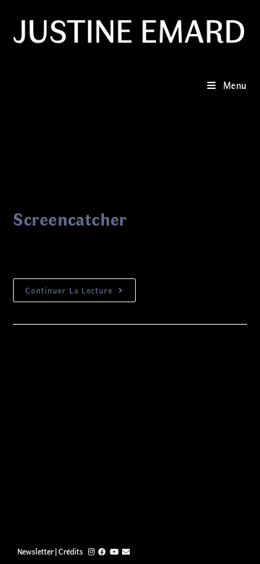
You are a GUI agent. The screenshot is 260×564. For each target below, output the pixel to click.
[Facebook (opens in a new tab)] (102, 551)
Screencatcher (70, 218)
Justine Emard (129, 29)
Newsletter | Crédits (50, 551)
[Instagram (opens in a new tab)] (91, 551)
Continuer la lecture (69, 290)
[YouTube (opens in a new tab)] (114, 551)
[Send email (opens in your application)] (126, 551)
